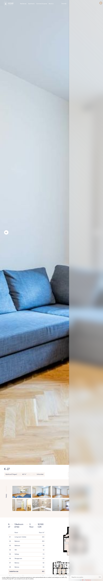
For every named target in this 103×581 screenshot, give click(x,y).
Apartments (31, 3)
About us (51, 3)
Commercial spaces (41, 3)
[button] (48, 457)
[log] (86, 288)
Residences (23, 3)
